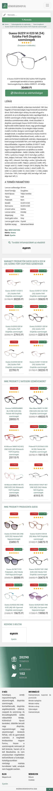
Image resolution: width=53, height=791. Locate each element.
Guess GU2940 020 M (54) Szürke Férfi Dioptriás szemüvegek (14, 364)
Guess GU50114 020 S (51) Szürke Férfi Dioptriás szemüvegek (14, 293)
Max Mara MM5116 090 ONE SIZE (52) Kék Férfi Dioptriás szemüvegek (38, 411)
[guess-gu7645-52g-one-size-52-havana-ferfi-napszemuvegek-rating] (14, 517)
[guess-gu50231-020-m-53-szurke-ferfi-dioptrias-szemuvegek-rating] (38, 310)
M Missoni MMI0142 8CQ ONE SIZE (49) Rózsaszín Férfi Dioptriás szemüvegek (14, 450)
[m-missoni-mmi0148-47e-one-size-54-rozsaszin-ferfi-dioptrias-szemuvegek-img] (14, 476)
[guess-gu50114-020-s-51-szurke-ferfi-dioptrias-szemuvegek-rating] (14, 274)
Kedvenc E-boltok (13, 624)
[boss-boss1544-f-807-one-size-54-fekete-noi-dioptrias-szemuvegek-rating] (38, 468)
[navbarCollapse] (47, 5)
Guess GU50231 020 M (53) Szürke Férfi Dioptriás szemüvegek (38, 329)
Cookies (31, 780)
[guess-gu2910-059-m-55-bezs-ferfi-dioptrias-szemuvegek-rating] (38, 517)
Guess (13, 233)
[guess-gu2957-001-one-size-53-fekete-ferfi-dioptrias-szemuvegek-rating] (38, 553)
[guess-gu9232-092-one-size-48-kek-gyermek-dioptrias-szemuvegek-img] (14, 596)
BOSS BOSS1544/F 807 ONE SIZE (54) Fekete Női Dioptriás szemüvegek (38, 489)
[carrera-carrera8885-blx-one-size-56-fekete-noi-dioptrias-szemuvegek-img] (14, 399)
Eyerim (12, 235)
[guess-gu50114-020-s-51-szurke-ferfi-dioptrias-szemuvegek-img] (14, 282)
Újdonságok (33, 709)
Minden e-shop (34, 706)
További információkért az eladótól (28, 242)
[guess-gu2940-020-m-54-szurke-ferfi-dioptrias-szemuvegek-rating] (14, 345)
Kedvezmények (34, 712)
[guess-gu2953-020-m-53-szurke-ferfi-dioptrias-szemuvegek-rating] (14, 310)
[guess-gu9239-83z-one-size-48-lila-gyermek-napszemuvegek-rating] (38, 588)
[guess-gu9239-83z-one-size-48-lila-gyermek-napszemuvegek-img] (38, 596)
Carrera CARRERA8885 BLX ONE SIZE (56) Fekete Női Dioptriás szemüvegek (14, 412)
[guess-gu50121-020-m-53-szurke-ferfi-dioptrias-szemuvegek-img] (38, 282)
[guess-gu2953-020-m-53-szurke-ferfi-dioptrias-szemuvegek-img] (14, 317)
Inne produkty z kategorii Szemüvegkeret (25, 381)
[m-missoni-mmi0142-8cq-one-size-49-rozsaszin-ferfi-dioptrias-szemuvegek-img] (14, 438)
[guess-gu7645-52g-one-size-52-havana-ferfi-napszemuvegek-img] (14, 525)
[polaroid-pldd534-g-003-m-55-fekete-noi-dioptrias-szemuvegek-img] (38, 438)
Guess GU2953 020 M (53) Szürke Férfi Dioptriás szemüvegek (14, 329)
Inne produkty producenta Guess (21, 507)
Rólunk (31, 777)
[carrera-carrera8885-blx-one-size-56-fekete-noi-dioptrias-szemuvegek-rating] (14, 392)
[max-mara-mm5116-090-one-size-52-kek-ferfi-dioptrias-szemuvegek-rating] (38, 392)
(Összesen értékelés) (26, 45)
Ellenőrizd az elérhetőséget (28, 93)
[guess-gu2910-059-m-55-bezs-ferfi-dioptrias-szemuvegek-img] (38, 525)
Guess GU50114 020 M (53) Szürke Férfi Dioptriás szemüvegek (38, 364)
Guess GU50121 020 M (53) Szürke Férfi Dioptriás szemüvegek (38, 293)
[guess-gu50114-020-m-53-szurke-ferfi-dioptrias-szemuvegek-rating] (38, 345)
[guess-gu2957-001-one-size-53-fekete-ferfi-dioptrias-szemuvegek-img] (38, 560)
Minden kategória (35, 701)
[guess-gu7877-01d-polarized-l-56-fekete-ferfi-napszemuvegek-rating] (14, 553)
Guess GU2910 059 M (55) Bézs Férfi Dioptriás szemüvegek (38, 536)
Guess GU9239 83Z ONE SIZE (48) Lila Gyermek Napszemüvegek (38, 607)
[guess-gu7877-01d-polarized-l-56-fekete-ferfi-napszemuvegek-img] (14, 560)
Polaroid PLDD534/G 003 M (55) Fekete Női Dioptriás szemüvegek (38, 449)
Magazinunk (6, 777)
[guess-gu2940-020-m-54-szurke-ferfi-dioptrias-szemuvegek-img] (14, 353)
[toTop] (49, 789)
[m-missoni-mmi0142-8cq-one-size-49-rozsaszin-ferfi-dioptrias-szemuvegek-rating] (14, 430)
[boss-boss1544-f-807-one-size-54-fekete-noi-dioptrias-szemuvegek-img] (38, 476)
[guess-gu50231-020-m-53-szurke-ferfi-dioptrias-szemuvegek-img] (38, 317)
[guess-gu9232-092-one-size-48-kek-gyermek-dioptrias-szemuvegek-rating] (14, 588)
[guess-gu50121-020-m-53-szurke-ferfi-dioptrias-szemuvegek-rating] (38, 274)
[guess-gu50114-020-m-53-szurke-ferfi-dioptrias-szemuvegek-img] (38, 353)
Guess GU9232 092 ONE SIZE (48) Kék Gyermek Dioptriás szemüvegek (14, 607)
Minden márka (34, 704)
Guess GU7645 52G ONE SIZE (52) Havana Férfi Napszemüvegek (13, 536)
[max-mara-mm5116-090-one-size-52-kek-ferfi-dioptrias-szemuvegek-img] (38, 399)
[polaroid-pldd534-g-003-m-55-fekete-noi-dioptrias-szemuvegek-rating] (38, 430)
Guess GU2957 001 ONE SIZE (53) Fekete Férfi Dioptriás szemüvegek (38, 572)
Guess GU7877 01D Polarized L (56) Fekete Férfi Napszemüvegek (14, 572)
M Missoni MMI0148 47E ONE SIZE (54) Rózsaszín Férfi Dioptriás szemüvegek (14, 489)
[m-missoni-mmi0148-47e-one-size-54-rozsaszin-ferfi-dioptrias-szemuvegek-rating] (14, 468)
